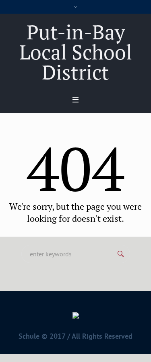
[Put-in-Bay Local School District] (75, 317)
